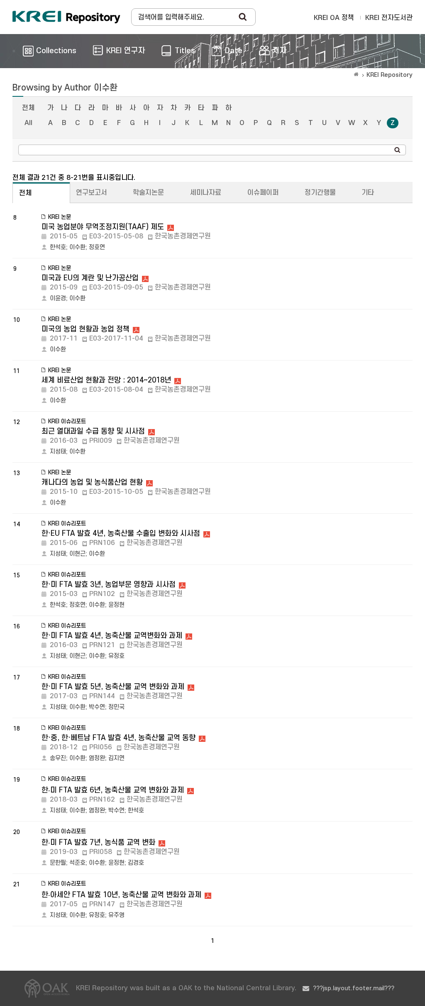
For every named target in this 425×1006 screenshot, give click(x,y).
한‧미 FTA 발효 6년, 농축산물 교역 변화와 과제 (113, 790)
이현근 (77, 553)
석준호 (77, 862)
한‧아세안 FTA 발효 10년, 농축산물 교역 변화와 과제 (121, 895)
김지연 (116, 758)
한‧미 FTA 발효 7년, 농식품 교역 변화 (98, 843)
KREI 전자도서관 (389, 18)
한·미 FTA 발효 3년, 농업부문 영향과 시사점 (109, 585)
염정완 (97, 758)
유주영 (116, 915)
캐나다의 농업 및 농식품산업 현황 (92, 482)
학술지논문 (148, 192)
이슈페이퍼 (262, 192)
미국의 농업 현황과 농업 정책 (85, 329)
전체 (28, 108)
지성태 (58, 451)
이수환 (77, 247)
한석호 (58, 247)
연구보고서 (91, 192)
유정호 (116, 656)
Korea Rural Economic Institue (66, 17)
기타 (367, 192)
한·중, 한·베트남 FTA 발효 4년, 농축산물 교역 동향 (118, 738)
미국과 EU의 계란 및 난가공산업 (90, 278)
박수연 (97, 707)
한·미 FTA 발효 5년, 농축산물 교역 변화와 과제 (113, 687)
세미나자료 (205, 192)
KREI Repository (389, 75)
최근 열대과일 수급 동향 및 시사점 (93, 431)
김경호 (136, 862)
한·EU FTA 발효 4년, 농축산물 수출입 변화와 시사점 (121, 533)
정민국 (116, 707)
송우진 (58, 758)
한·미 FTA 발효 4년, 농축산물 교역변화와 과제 (112, 636)
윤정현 (116, 605)
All (28, 123)
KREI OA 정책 (334, 18)
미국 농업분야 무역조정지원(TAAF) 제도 (103, 227)
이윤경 (58, 298)
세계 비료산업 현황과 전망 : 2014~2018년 (106, 380)
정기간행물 (320, 192)
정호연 (97, 247)
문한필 (58, 862)
